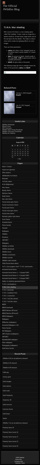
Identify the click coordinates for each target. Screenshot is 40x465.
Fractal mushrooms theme (10, 205)
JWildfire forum (6, 252)
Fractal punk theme (8, 208)
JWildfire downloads (8, 249)
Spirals (5, 418)
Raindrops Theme (20, 463)
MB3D (4, 304)
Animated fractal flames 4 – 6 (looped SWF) (15, 275)
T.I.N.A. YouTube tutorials (10, 298)
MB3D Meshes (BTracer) (9, 310)
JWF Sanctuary (7, 128)
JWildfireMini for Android (9, 175)
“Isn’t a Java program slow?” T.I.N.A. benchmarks (17, 266)
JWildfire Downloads (8, 124)
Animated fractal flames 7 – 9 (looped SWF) (15, 278)
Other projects (6, 172)
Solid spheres (7, 386)
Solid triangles (7, 381)
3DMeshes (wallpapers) (9, 322)
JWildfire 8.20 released (10, 363)
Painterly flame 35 (8, 427)
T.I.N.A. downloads (8, 290)
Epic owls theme (7, 199)
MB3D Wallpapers (7, 316)
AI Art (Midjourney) (8, 184)
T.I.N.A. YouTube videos (9, 301)
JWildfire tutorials (7, 257)
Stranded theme (7, 222)
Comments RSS (18, 461)
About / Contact (7, 166)
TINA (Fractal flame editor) (10, 263)
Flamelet (4, 228)
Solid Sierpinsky (8, 395)
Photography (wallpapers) (10, 345)
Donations (5, 237)
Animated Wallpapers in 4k (10, 325)
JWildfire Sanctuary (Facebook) (11, 131)
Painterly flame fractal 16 (10, 432)
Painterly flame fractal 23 (10, 446)
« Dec (19, 159)
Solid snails (6, 391)
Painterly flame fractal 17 (10, 437)
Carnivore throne (8, 409)
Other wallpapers (7, 342)
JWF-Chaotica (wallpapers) (10, 334)
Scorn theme (6, 219)
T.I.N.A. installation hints (9, 293)
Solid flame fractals (8, 348)
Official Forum (6, 126)
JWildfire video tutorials (9, 260)
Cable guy (6, 372)
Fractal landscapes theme (10, 202)
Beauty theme (6, 190)
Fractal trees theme (8, 213)
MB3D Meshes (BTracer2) (10, 313)
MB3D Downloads (7, 307)
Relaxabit (5, 178)
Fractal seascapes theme (10, 210)
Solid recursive (7, 404)
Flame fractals (6, 225)
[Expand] (3, 21)
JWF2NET (5, 240)
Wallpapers (5, 231)
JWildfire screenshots (8, 255)
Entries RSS (18, 459)
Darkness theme (7, 193)
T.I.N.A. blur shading (9, 287)
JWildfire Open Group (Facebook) (12, 130)
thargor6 (28, 93)
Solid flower (6, 414)
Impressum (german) (8, 169)
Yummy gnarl (7, 377)
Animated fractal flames (9, 269)
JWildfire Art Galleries (8, 133)
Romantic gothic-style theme (11, 216)
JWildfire (4, 234)
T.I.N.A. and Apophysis (9, 284)
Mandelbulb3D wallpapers (10, 339)
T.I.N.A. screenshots (8, 296)
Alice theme (5, 187)
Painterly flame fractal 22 (10, 441)
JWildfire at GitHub (8, 246)
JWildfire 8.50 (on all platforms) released (15, 358)
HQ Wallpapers (6, 331)
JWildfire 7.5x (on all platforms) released (15, 423)
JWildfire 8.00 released (10, 367)
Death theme (6, 196)
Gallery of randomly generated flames (13, 281)
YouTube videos (7, 181)
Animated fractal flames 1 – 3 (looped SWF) (15, 272)
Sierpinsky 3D (7, 400)
